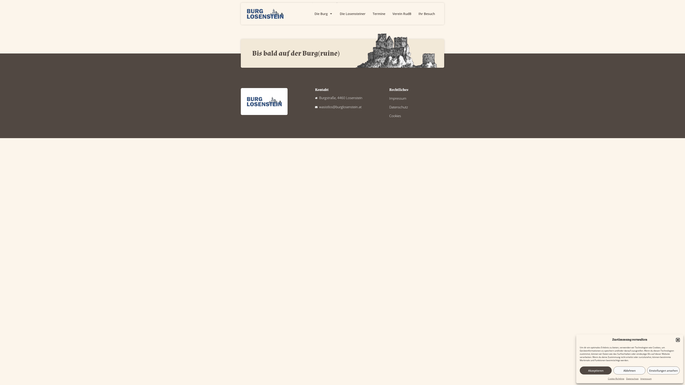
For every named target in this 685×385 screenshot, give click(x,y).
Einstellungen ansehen (663, 370)
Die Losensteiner (353, 14)
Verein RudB (401, 14)
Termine (379, 14)
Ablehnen (629, 370)
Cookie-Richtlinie (616, 378)
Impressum (646, 378)
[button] (678, 340)
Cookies (395, 115)
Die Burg (321, 14)
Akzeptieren (595, 370)
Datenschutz (632, 378)
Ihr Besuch (426, 14)
